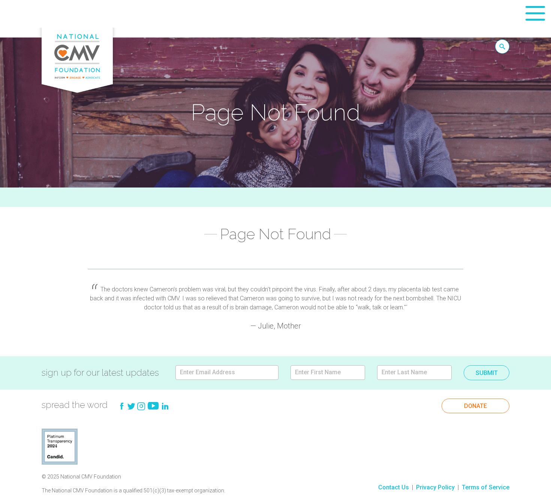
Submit (487, 372)
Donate (475, 406)
